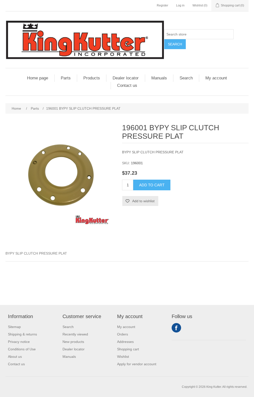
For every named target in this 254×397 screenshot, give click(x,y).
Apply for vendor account (136, 364)
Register (162, 5)
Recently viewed (75, 334)
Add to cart (151, 185)
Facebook (176, 327)
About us (15, 357)
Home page (37, 78)
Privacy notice (19, 342)
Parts (66, 78)
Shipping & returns (22, 334)
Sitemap (14, 327)
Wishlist (123, 357)
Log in (180, 5)
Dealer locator (126, 78)
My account (216, 78)
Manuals (159, 78)
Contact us (127, 85)
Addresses (125, 342)
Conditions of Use (22, 349)
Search (175, 44)
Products (91, 78)
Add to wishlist (143, 201)
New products (73, 342)
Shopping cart (128, 349)
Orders (122, 334)
